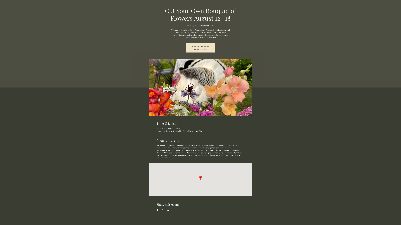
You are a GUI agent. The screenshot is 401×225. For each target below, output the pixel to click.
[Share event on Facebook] (158, 210)
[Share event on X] (163, 210)
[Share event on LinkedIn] (168, 210)
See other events (200, 49)
